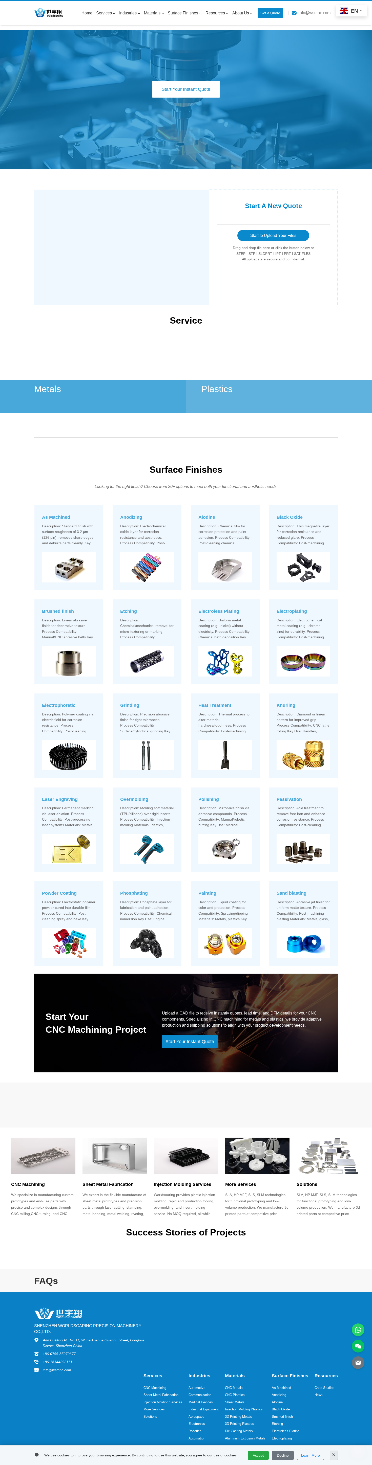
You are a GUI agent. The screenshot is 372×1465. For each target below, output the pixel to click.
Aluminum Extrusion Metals (245, 1438)
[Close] (334, 1455)
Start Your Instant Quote (186, 89)
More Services (154, 1409)
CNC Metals (234, 1388)
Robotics (195, 1431)
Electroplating (282, 1438)
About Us (241, 13)
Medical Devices (201, 1402)
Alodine (277, 1402)
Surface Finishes (183, 13)
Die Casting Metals (239, 1431)
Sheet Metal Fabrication (160, 1395)
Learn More (310, 1455)
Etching (277, 1424)
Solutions (150, 1416)
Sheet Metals (234, 1402)
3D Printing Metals (238, 1416)
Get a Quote (270, 13)
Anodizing (279, 1395)
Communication (200, 1395)
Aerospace (196, 1416)
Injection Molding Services (162, 1402)
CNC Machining (154, 1388)
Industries (128, 13)
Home (86, 13)
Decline (283, 1455)
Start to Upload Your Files (273, 235)
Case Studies (324, 1388)
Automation (197, 1438)
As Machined (281, 1388)
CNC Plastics (235, 1395)
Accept (258, 1455)
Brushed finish (282, 1416)
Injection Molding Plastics (244, 1409)
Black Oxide (281, 1409)
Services (104, 13)
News (319, 1395)
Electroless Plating (285, 1431)
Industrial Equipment (204, 1409)
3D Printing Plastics (239, 1424)
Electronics (197, 1424)
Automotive (197, 1388)
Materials (152, 13)
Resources (215, 13)
